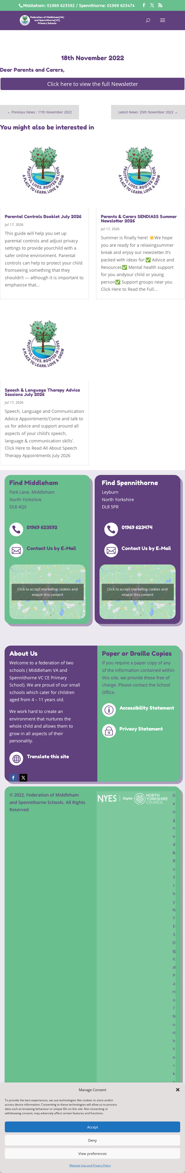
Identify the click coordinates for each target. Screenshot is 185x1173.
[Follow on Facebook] (13, 778)
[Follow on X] (23, 778)
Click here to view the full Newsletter (92, 83)
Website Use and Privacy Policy (90, 1165)
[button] (177, 1089)
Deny (92, 1140)
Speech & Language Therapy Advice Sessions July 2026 (42, 392)
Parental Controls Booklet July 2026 (43, 216)
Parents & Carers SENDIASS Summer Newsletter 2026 (139, 218)
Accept (92, 1127)
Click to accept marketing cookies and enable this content (47, 592)
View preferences (92, 1153)
